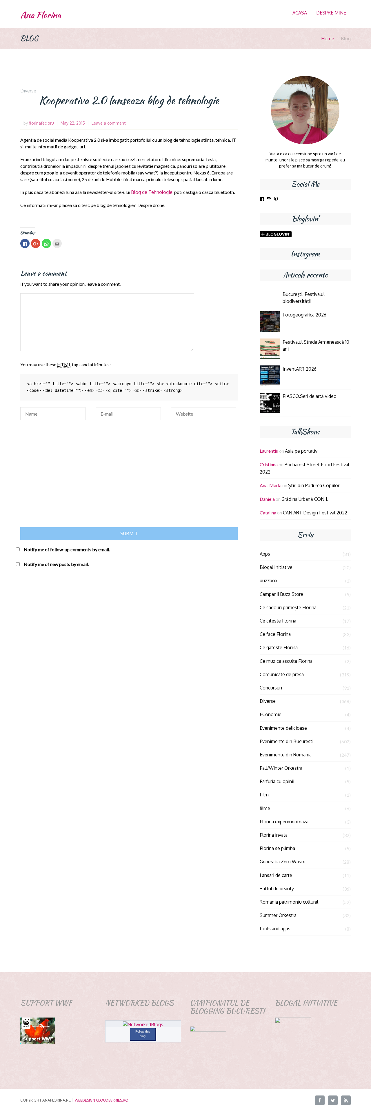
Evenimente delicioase (283, 728)
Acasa (299, 13)
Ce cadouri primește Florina (288, 607)
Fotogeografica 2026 (304, 315)
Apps (265, 554)
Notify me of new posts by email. (56, 564)
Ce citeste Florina (278, 621)
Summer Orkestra (278, 915)
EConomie (270, 714)
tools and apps (275, 928)
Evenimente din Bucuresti (286, 741)
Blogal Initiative (276, 567)
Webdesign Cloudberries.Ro (101, 1100)
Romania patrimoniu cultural (289, 902)
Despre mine (331, 13)
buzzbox (268, 580)
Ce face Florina (275, 634)
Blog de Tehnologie (151, 192)
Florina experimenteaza (284, 822)
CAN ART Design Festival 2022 (315, 513)
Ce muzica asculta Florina (286, 661)
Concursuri (271, 688)
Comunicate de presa (282, 674)
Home (327, 38)
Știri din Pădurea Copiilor (313, 485)
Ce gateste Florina (279, 647)
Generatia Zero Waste (282, 862)
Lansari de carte (276, 875)
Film (264, 795)
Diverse (28, 91)
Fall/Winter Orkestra (281, 768)
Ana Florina (40, 15)
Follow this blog (142, 1034)
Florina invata (274, 835)
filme (265, 808)
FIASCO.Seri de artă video (310, 396)
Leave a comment (109, 122)
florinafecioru (41, 122)
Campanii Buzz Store (281, 594)
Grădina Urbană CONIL (304, 499)
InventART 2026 (300, 369)
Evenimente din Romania (286, 755)
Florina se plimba (277, 848)
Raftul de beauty (277, 888)
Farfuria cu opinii (277, 781)
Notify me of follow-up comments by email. (67, 549)
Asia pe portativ (301, 451)
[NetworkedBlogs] (143, 1024)
